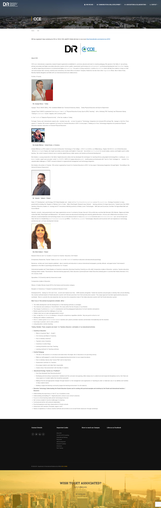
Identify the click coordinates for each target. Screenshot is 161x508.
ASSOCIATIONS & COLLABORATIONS (136, 4)
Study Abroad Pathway (62, 437)
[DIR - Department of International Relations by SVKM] (13, 5)
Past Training (60, 448)
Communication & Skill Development (110, 4)
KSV (62, 466)
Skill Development (61, 441)
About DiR (59, 433)
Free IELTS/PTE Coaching (63, 435)
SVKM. (65, 466)
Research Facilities (61, 443)
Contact (154, 4)
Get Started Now (80, 494)
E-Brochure (59, 446)
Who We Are (89, 4)
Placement (59, 439)
